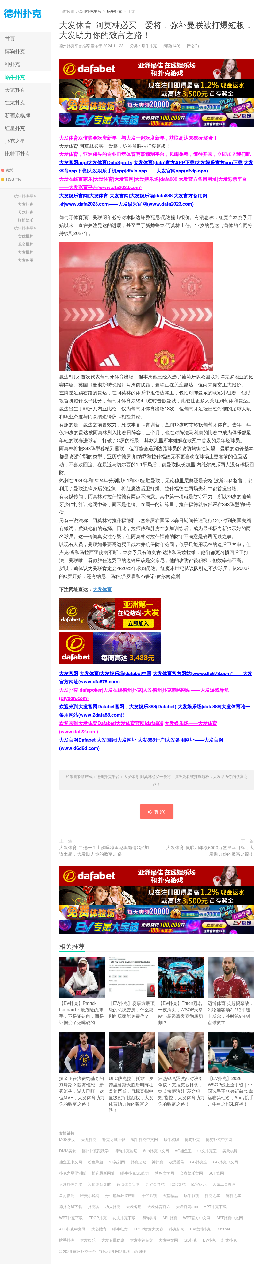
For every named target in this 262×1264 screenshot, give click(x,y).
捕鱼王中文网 (70, 1161)
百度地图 (139, 1251)
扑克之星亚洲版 (72, 1173)
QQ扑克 (190, 1240)
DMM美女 (67, 1150)
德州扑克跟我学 (95, 1150)
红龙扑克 (15, 102)
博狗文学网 (164, 1173)
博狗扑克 (15, 51)
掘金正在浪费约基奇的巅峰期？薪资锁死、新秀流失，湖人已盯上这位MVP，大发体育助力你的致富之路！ (81, 1091)
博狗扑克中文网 (219, 1139)
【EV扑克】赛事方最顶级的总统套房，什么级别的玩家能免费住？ (132, 1009)
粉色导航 (95, 1161)
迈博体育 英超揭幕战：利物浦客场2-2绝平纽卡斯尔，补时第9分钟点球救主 (231, 1012)
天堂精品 (170, 1195)
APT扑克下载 (215, 1206)
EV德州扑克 (200, 1228)
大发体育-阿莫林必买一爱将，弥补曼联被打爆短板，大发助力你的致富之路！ (156, 29)
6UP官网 (216, 1173)
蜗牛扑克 (15, 76)
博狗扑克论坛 (125, 1150)
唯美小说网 (89, 1195)
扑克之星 (15, 140)
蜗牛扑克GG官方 (134, 1173)
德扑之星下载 (70, 1206)
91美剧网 (117, 1161)
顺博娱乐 (25, 220)
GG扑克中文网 (225, 1161)
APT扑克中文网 (229, 1217)
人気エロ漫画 (223, 1184)
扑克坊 (93, 1206)
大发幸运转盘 (141, 1240)
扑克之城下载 (113, 1139)
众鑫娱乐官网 (191, 1173)
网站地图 (122, 1251)
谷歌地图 (106, 1251)
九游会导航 (155, 1184)
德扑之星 (233, 1195)
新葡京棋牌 (17, 115)
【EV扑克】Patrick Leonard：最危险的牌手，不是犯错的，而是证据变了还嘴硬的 (81, 1012)
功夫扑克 (112, 1206)
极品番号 (176, 1161)
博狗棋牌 (149, 1217)
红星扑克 (15, 128)
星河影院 (66, 1195)
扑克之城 (138, 1161)
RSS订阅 (14, 179)
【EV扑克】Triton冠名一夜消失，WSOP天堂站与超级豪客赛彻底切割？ (180, 1012)
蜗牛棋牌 (171, 1139)
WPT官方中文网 (197, 1217)
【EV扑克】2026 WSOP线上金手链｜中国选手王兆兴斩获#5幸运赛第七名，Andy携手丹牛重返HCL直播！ (231, 1091)
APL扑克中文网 (72, 1228)
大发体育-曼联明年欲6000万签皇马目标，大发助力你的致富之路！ (210, 850)
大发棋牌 (25, 252)
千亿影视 (149, 1195)
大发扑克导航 (70, 1184)
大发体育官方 (158, 1206)
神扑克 (12, 64)
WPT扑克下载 (71, 1217)
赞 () (160, 811)
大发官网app (187, 1206)
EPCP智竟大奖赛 (148, 1228)
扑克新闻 (176, 1228)
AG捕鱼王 (183, 1150)
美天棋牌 (230, 1150)
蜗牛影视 (191, 1195)
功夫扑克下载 (123, 1217)
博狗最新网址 (103, 1173)
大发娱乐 (88, 1240)
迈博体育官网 (128, 1184)
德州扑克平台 (25, 16)
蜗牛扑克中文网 (144, 1139)
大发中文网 (168, 1240)
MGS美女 (67, 1139)
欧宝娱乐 (199, 1184)
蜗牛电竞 (120, 1228)
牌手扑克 (66, 1240)
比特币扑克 (17, 153)
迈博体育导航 (99, 1184)
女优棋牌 (25, 236)
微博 (10, 169)
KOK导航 (178, 1184)
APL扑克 (169, 1217)
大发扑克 (25, 204)
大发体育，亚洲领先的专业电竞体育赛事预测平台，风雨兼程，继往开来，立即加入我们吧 (155, 153)
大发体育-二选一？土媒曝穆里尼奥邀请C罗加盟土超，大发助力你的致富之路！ (104, 850)
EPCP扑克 (98, 1217)
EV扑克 (209, 1240)
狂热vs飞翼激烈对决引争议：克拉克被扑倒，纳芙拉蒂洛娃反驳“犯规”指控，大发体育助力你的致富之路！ (181, 1091)
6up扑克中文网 (156, 1150)
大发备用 (25, 260)
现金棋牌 (25, 244)
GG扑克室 (198, 1161)
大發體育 (99, 1228)
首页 (10, 38)
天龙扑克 (15, 89)
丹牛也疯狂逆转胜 (120, 1195)
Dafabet (223, 1228)
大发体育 (102, 589)
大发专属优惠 (112, 1240)
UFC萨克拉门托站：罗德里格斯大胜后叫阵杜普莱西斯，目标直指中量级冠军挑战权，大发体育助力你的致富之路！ (131, 1094)
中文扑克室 (207, 1150)
